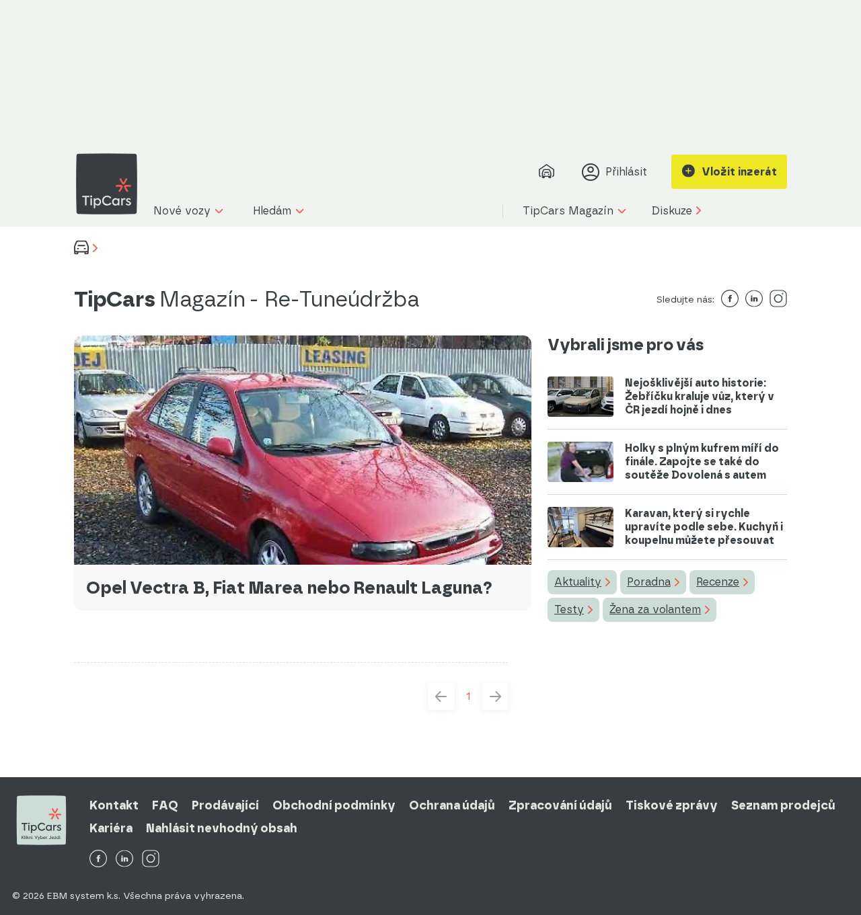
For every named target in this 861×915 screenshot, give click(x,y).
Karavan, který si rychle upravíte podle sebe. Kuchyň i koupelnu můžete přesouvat (704, 527)
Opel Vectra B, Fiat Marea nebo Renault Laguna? (289, 587)
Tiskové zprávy (672, 805)
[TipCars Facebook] (98, 859)
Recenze (717, 581)
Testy (569, 609)
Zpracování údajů (560, 805)
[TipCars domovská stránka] (111, 184)
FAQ (165, 805)
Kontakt (114, 805)
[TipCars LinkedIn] (124, 859)
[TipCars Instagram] (150, 859)
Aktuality (577, 581)
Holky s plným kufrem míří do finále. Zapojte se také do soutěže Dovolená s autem (702, 461)
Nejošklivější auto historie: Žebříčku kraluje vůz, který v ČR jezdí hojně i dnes (699, 396)
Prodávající (225, 805)
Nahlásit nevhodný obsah (221, 828)
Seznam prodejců (783, 805)
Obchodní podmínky (334, 805)
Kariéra (111, 828)
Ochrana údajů (452, 805)
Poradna (649, 581)
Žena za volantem (655, 609)
